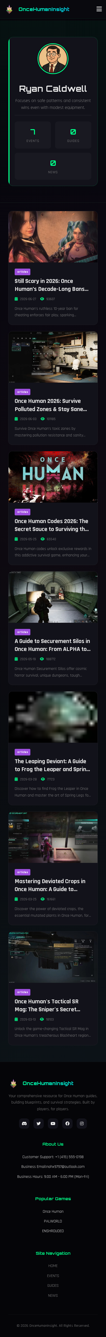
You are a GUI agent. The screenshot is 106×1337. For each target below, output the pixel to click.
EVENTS (53, 1276)
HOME (53, 1266)
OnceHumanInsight (44, 9)
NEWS (53, 1295)
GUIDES (53, 1285)
